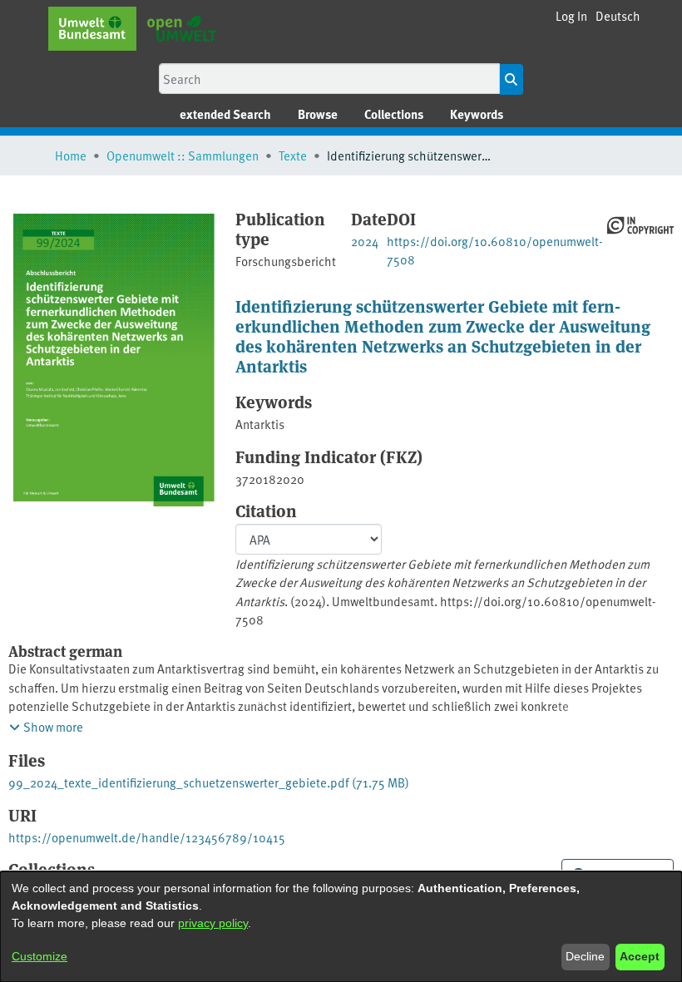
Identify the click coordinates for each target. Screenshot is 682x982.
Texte (293, 155)
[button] (618, 16)
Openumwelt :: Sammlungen (182, 155)
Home (70, 155)
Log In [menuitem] (571, 15)
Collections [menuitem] (393, 114)
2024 (364, 240)
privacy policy (213, 923)
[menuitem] (317, 114)
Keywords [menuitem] (476, 114)
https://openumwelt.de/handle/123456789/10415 (146, 837)
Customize (39, 956)
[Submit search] (511, 79)
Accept (640, 956)
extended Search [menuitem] (225, 114)
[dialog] (341, 926)
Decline (585, 956)
